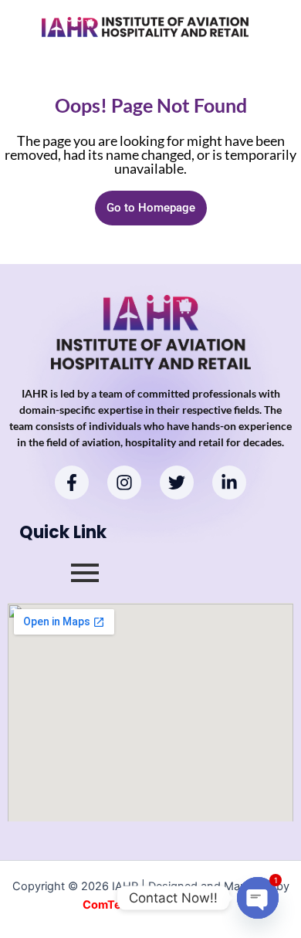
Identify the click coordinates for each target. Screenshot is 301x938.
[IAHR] (145, 27)
